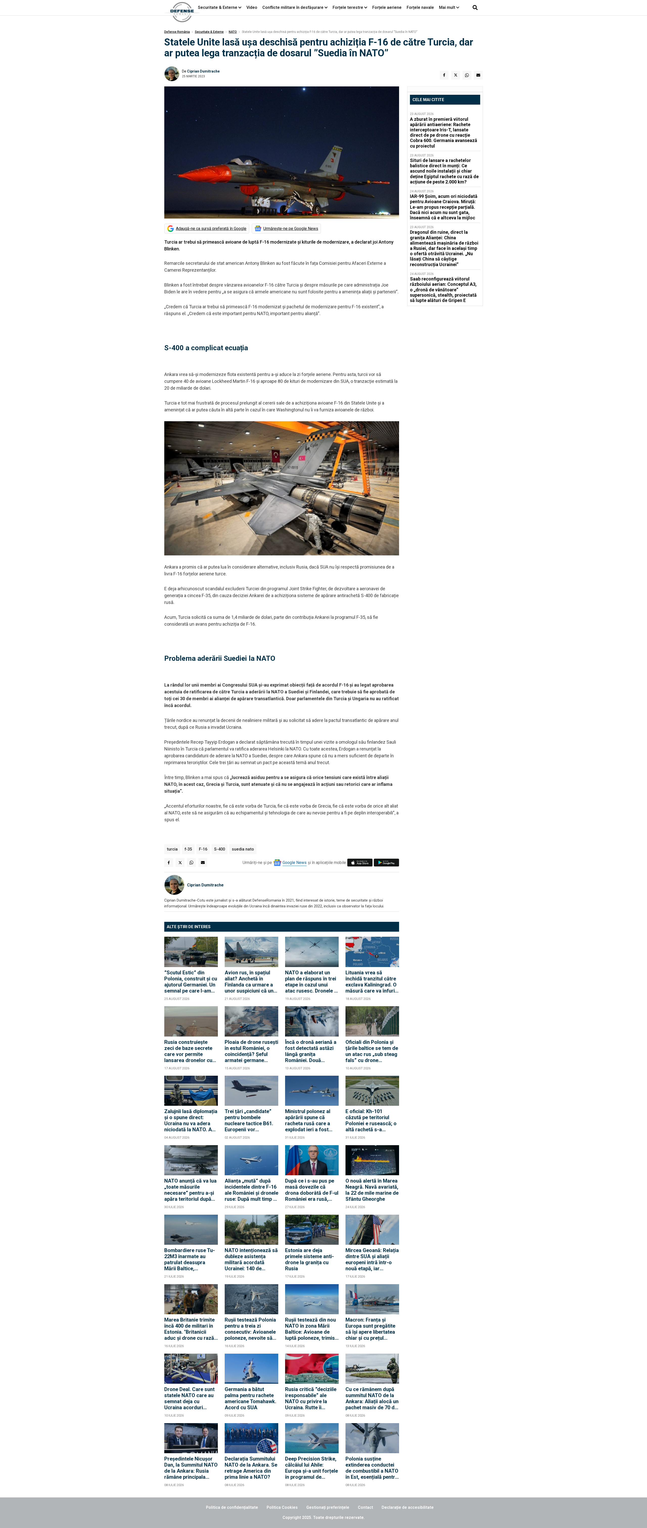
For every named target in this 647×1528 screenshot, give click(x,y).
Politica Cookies (282, 1507)
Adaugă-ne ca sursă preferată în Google (211, 228)
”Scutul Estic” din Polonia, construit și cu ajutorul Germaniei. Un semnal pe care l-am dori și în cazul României (190, 982)
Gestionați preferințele (327, 1507)
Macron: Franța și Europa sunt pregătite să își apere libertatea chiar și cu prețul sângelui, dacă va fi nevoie (370, 1329)
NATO (233, 32)
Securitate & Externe (217, 7)
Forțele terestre (348, 7)
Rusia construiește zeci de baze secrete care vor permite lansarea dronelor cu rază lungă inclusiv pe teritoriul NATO (189, 1051)
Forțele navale (420, 7)
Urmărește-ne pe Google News (290, 228)
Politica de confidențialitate (232, 1507)
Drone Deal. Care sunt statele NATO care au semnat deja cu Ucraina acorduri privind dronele (189, 1398)
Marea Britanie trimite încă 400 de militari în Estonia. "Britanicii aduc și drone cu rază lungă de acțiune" (189, 1329)
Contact (365, 1507)
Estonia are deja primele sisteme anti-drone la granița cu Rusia (309, 1259)
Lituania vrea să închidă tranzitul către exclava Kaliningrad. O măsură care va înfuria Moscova (371, 982)
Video (251, 7)
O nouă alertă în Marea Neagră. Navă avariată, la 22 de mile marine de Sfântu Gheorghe (372, 1190)
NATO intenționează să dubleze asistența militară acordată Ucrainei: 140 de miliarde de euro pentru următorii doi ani (251, 1259)
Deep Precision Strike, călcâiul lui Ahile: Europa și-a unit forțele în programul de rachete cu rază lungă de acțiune (311, 1468)
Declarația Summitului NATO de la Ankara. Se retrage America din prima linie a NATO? (251, 1468)
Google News (295, 862)
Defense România (177, 32)
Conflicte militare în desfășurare (293, 7)
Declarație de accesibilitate (408, 1507)
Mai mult (447, 7)
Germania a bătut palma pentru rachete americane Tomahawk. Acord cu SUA (250, 1398)
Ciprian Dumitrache (203, 71)
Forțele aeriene (387, 7)
